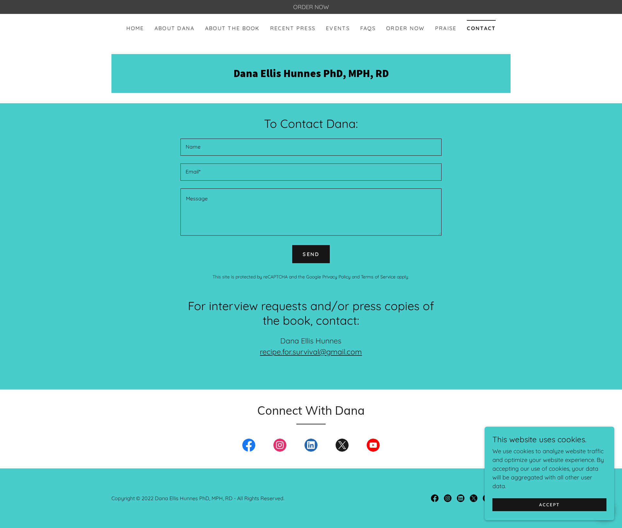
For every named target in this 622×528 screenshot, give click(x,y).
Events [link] (338, 28)
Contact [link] (481, 28)
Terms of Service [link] (378, 277)
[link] (311, 75)
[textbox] (310, 147)
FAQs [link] (368, 28)
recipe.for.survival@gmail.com (311, 351)
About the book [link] (232, 28)
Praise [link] (446, 28)
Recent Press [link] (293, 28)
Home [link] (135, 28)
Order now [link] (405, 28)
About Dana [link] (175, 28)
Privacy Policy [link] (336, 277)
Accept (549, 505)
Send (311, 254)
